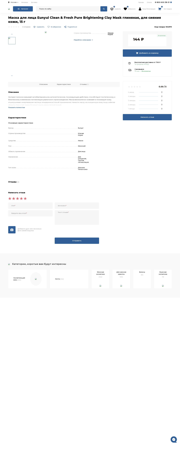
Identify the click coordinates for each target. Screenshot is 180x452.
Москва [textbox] (14, 2)
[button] (13, 2)
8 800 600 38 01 (162, 2)
